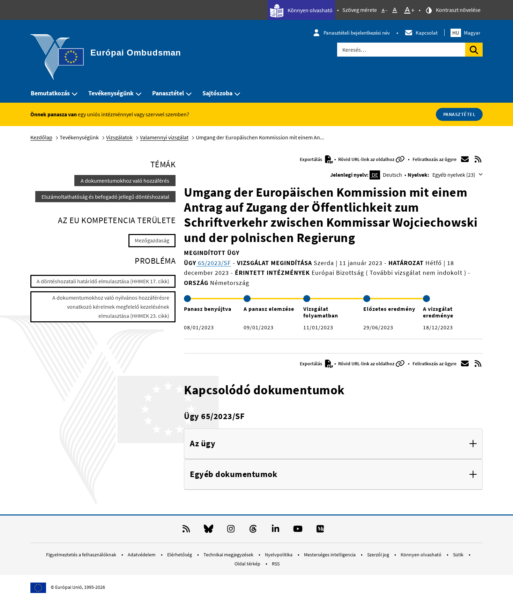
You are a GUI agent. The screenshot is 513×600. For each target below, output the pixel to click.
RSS (276, 564)
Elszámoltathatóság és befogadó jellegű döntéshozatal (105, 196)
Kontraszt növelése (458, 9)
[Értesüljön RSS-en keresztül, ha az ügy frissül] (478, 159)
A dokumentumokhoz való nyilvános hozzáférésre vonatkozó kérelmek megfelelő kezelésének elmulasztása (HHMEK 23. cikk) (110, 306)
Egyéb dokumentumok (233, 474)
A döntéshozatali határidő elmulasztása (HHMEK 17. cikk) (103, 281)
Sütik (458, 554)
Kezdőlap (41, 137)
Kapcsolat (427, 32)
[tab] (333, 444)
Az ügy (202, 444)
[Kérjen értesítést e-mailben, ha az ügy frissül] (465, 159)
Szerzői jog (378, 554)
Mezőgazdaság (152, 240)
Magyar (466, 32)
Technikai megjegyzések (228, 554)
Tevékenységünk (111, 93)
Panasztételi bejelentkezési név (356, 32)
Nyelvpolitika (279, 554)
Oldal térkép (248, 564)
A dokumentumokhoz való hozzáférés (125, 180)
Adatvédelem (142, 554)
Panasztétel (168, 93)
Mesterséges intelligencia (330, 554)
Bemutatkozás (50, 93)
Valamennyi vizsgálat (164, 137)
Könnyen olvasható (310, 10)
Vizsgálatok (119, 137)
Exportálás (311, 159)
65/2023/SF (213, 263)
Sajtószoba (217, 93)
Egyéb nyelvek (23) (454, 174)
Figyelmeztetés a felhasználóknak (81, 554)
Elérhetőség (180, 554)
